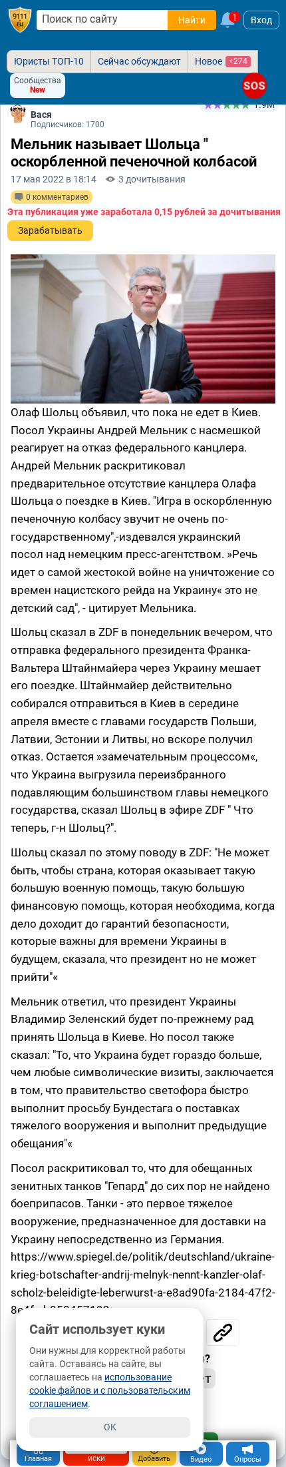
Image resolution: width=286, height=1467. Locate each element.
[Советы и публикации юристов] (20, 20)
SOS (254, 85)
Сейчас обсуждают (139, 61)
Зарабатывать (50, 230)
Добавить (154, 1458)
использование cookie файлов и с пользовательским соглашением (109, 1390)
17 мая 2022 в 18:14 (53, 179)
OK (110, 1427)
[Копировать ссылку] (222, 1332)
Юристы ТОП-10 (49, 61)
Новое (221, 61)
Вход (261, 20)
